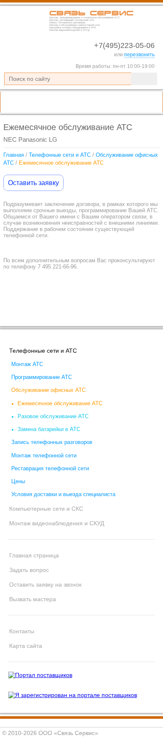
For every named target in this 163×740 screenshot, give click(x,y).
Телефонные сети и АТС (60, 155)
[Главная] (100, 102)
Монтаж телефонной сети (43, 456)
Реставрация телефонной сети (50, 469)
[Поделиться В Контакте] (87, 314)
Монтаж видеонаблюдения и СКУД (56, 523)
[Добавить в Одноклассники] (103, 314)
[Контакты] (149, 102)
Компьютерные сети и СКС (46, 508)
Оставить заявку (33, 182)
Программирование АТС (41, 377)
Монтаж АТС (27, 364)
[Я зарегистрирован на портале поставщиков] (72, 695)
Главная (13, 155)
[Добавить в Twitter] (150, 314)
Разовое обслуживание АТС (53, 416)
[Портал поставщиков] (40, 675)
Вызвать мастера (32, 599)
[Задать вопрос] (125, 102)
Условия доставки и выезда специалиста (63, 494)
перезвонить (139, 55)
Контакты (21, 631)
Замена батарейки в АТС (49, 429)
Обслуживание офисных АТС (48, 390)
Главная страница (34, 555)
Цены (18, 481)
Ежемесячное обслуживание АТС (60, 403)
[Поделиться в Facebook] (118, 314)
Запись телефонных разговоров (51, 442)
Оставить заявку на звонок (45, 584)
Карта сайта (25, 645)
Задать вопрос (29, 570)
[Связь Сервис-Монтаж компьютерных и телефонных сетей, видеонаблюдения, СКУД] (25, 30)
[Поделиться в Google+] (134, 314)
